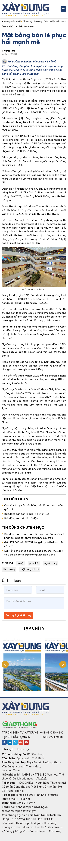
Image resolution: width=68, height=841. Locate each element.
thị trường (9, 569)
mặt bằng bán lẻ (30, 569)
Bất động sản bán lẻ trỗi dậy (21, 518)
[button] (62, 664)
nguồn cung (50, 563)
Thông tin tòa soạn (16, 749)
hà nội (20, 563)
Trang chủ (7, 26)
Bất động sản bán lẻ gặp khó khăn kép (26, 513)
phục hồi (34, 563)
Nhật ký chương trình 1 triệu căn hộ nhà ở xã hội (32, 21)
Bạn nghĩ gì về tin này (18, 615)
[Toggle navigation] (63, 9)
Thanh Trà (8, 50)
